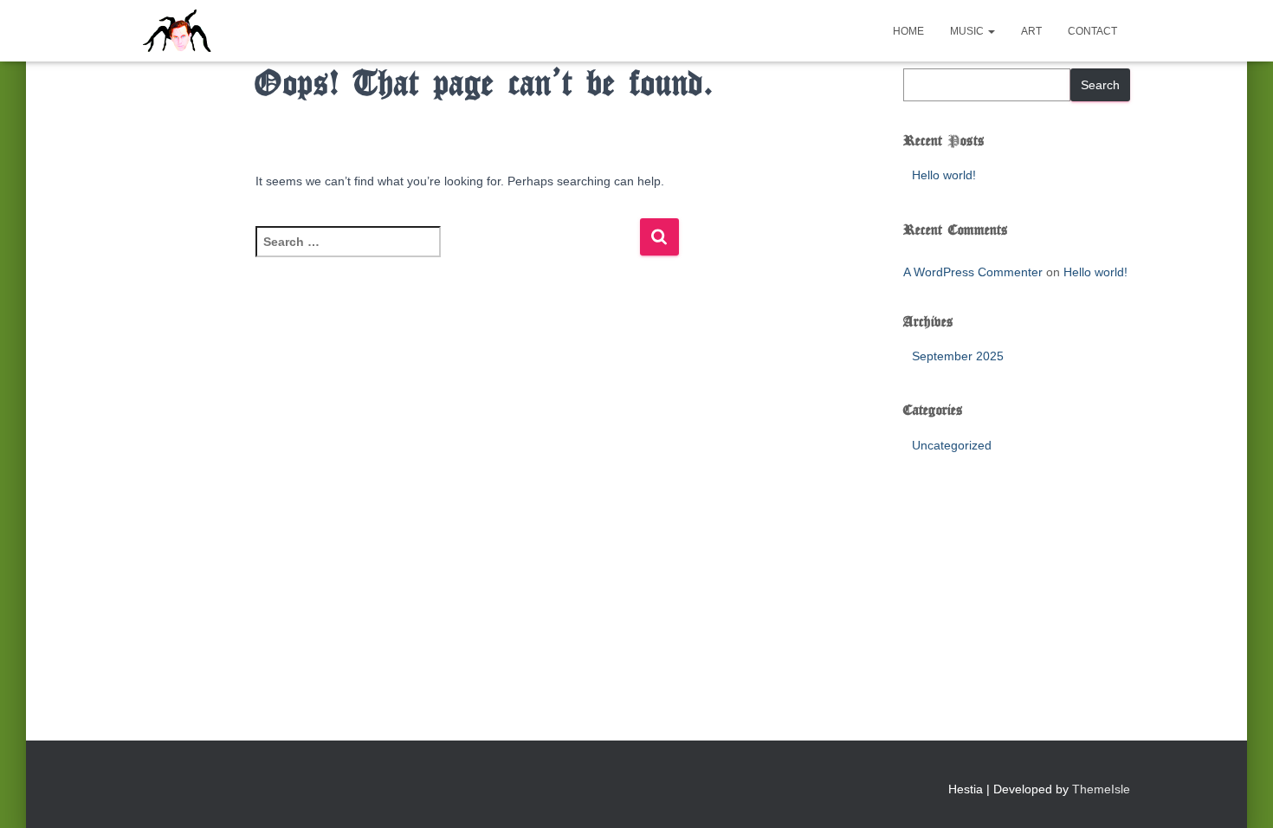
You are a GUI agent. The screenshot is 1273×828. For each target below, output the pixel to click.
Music (968, 31)
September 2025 (958, 356)
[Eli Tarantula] (244, 31)
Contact (1092, 31)
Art (1031, 31)
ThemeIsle (1101, 789)
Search (1100, 85)
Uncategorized (952, 445)
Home (908, 31)
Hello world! (944, 175)
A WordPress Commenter (973, 272)
